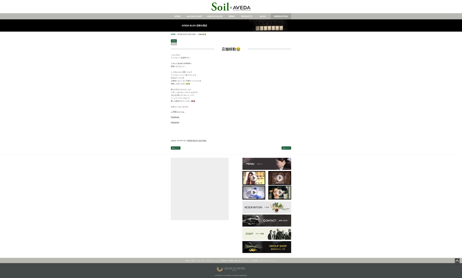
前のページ (175, 148)
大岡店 (193, 260)
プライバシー (263, 260)
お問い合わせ (238, 260)
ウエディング (248, 260)
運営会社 (255, 260)
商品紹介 (223, 260)
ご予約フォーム (177, 111)
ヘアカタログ (209, 260)
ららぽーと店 (200, 260)
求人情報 (230, 260)
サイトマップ (273, 260)
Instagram (175, 122)
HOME (187, 260)
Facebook (175, 117)
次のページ (286, 148)
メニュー (217, 260)
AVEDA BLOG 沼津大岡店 (194, 25)
